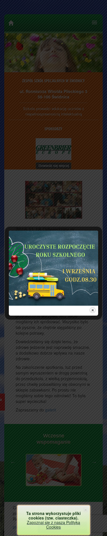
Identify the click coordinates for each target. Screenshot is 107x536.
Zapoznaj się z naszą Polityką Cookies (53, 525)
